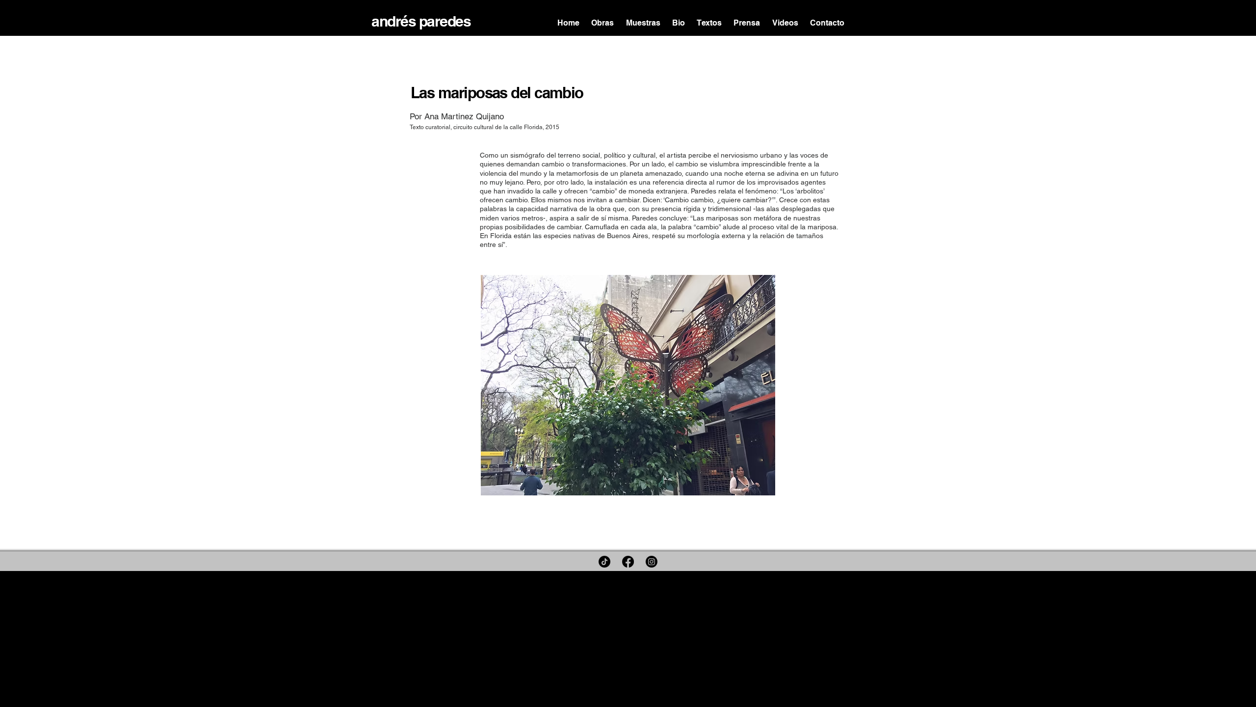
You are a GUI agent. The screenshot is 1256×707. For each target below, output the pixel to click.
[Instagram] (651, 562)
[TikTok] (604, 562)
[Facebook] (628, 562)
